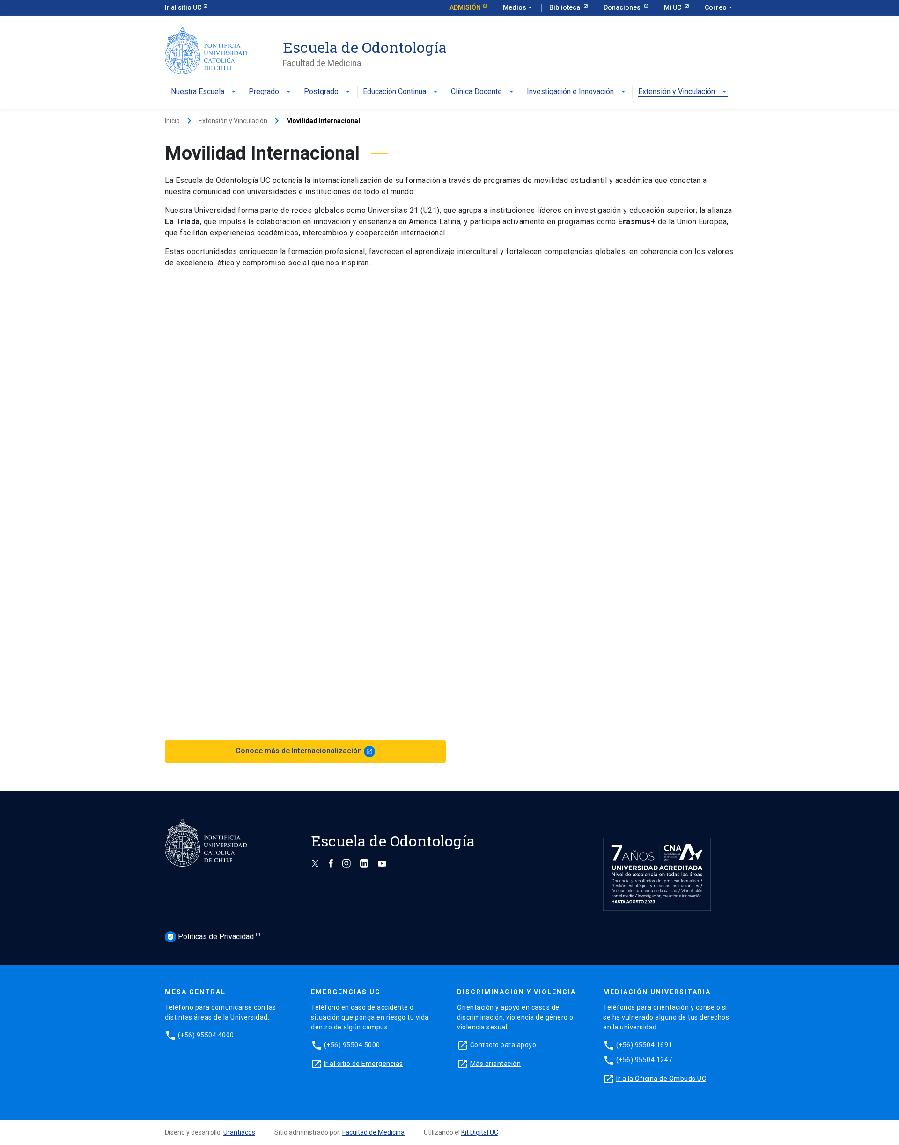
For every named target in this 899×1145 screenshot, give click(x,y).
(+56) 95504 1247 (644, 1060)
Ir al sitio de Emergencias (363, 1063)
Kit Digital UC (479, 1132)
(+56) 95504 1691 (644, 1045)
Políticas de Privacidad (210, 936)
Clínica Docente (476, 92)
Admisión (465, 7)
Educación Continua (394, 92)
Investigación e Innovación (570, 92)
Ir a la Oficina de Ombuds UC (661, 1078)
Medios (518, 7)
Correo (719, 7)
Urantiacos (239, 1132)
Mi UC (673, 7)
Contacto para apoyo (503, 1045)
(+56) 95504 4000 (206, 1035)
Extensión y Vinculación (676, 92)
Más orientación (495, 1063)
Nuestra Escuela (197, 92)
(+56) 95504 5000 (352, 1045)
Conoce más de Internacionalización (304, 750)
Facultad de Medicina (373, 1132)
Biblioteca (565, 7)
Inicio (172, 120)
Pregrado (264, 92)
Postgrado (321, 92)
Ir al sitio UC (183, 7)
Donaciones (623, 7)
